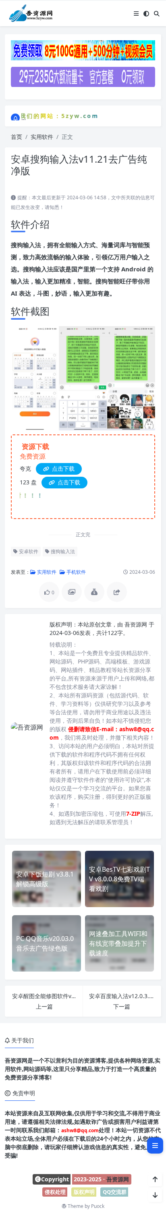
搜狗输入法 (62, 551)
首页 (16, 137)
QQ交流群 (115, 1191)
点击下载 (62, 468)
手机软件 (75, 572)
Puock (97, 1206)
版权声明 (84, 1191)
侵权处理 (55, 1191)
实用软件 (42, 137)
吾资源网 (136, 624)
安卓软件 (28, 551)
